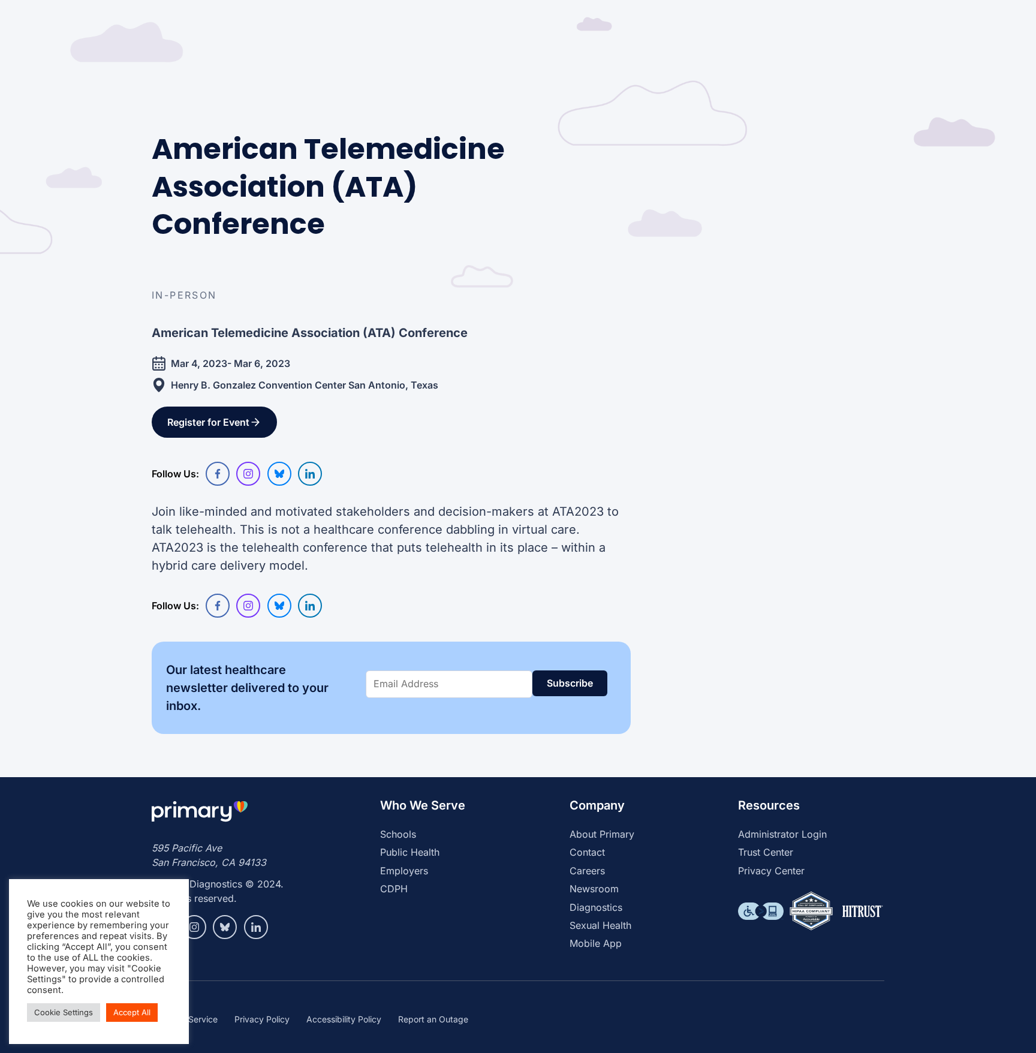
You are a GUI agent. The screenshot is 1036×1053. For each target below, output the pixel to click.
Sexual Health (600, 925)
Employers (404, 871)
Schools (398, 834)
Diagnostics (596, 907)
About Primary (602, 834)
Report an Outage (433, 1019)
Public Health (409, 852)
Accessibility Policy (343, 1019)
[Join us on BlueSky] (279, 474)
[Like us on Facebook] (218, 474)
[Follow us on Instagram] (248, 474)
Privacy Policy (262, 1019)
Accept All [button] (131, 1012)
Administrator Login (782, 834)
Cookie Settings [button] (63, 1012)
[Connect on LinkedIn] (310, 474)
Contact (587, 852)
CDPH (394, 889)
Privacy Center (771, 871)
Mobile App (596, 943)
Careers (587, 871)
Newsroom (594, 889)
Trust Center (765, 852)
